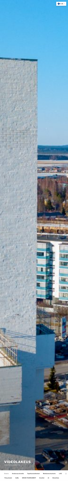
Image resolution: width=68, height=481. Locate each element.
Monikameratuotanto (49, 473)
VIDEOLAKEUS (17, 462)
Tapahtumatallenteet (33, 473)
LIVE (60, 473)
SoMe (17, 478)
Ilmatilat (41, 478)
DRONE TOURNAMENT (29, 478)
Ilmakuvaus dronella (18, 473)
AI (48, 478)
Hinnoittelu (55, 478)
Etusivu (6, 473)
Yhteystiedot (8, 478)
